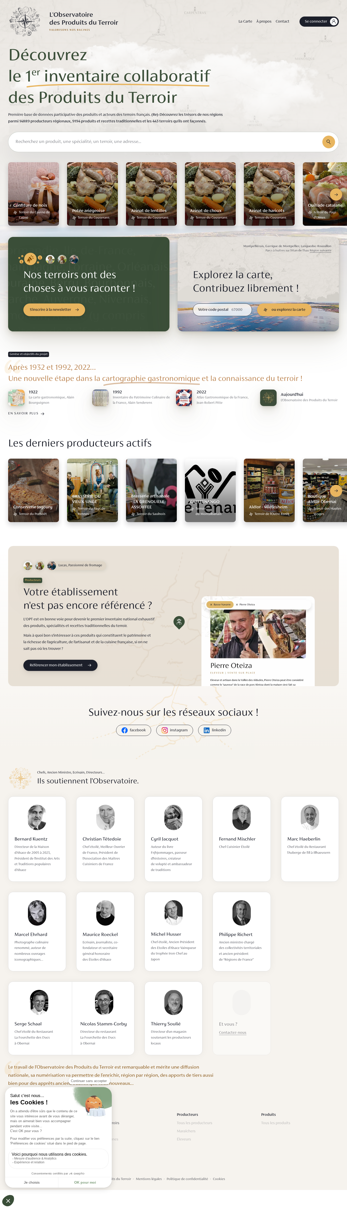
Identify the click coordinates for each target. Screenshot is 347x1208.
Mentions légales (149, 1179)
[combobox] (173, 142)
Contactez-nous (232, 1033)
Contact (282, 22)
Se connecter (316, 22)
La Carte (245, 22)
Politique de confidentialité (187, 1179)
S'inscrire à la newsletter (50, 310)
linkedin (219, 730)
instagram (179, 730)
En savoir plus (23, 413)
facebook (138, 730)
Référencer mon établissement (56, 665)
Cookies (219, 1179)
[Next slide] (336, 194)
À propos (264, 22)
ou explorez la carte (288, 310)
